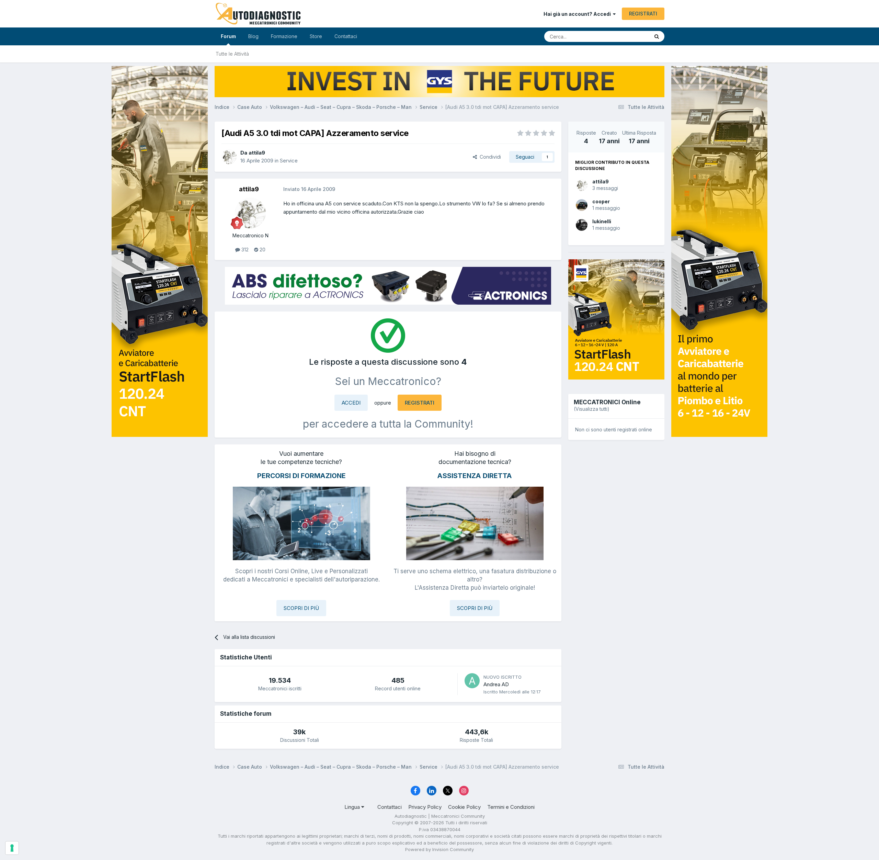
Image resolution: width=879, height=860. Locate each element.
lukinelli (601, 221)
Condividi (489, 157)
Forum (228, 36)
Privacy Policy (425, 807)
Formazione (284, 36)
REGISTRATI (643, 13)
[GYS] (160, 421)
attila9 (600, 181)
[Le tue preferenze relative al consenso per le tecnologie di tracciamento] (12, 848)
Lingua (352, 807)
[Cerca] (656, 36)
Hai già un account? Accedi (578, 14)
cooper (601, 201)
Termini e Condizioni (511, 807)
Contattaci (345, 36)
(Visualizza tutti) (591, 409)
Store (316, 36)
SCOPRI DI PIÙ (301, 608)
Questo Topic (626, 36)
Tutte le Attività (232, 54)
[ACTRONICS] (388, 286)
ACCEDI (351, 402)
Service (289, 160)
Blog (253, 36)
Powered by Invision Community (439, 849)
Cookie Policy (464, 807)
